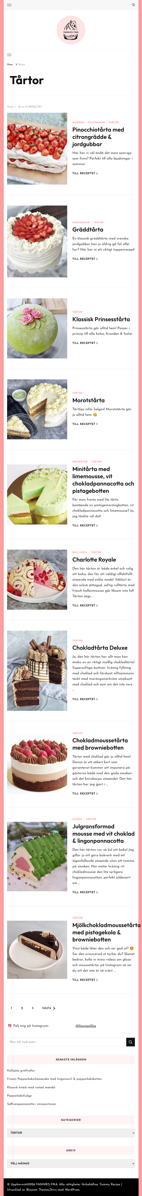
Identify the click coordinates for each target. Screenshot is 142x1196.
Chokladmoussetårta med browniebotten (100, 744)
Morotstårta (88, 400)
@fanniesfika (86, 1026)
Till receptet (83, 173)
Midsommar (96, 122)
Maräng (78, 122)
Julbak (77, 819)
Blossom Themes (37, 1189)
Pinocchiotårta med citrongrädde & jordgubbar (98, 137)
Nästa (46, 1008)
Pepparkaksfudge (19, 1095)
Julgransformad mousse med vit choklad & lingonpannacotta (103, 833)
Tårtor (114, 122)
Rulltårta (79, 552)
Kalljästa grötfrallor (21, 1070)
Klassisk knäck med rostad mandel (31, 1087)
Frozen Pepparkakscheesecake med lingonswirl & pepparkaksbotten (54, 1079)
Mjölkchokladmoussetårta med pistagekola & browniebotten (106, 932)
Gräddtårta (87, 229)
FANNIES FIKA (46, 1184)
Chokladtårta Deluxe (99, 647)
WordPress (72, 1189)
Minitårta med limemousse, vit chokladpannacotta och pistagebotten (103, 479)
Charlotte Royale (94, 559)
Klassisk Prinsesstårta (101, 319)
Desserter (80, 462)
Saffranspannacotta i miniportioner (31, 1104)
